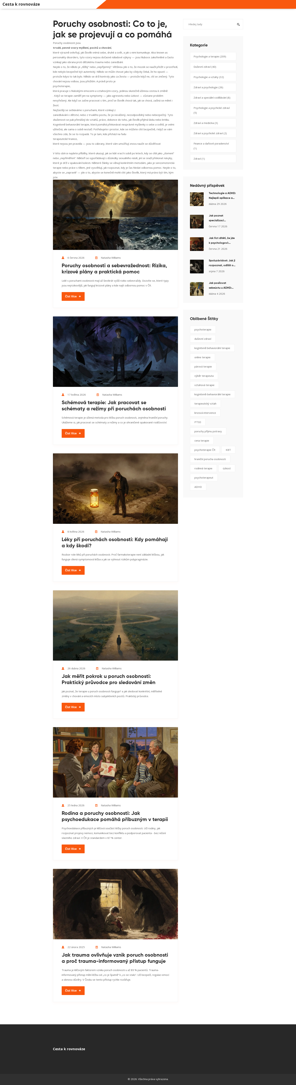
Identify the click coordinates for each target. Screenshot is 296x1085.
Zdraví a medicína (206, 123)
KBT (228, 449)
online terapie (202, 357)
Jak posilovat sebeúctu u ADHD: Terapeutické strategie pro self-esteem (220, 286)
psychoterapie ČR (204, 449)
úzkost (227, 468)
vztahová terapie (204, 385)
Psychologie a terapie (210, 56)
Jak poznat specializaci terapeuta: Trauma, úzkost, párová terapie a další (221, 218)
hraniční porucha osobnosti (210, 459)
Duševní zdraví (205, 66)
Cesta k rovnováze (21, 4)
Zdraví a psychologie (208, 87)
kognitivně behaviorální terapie (212, 348)
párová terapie (203, 366)
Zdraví (199, 158)
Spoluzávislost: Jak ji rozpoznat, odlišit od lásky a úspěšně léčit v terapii (222, 263)
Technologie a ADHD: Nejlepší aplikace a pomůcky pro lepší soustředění (222, 196)
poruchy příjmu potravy (208, 431)
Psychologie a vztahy (209, 77)
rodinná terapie (203, 468)
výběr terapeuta (204, 375)
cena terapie (201, 440)
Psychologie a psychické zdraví (212, 110)
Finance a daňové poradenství (211, 146)
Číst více (71, 296)
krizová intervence (205, 412)
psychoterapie (202, 329)
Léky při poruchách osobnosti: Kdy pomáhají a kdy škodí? (115, 542)
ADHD (198, 487)
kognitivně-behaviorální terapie (212, 394)
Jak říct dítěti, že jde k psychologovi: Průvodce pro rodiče (222, 241)
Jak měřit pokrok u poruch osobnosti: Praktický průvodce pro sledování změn (108, 679)
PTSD (197, 422)
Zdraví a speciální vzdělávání (212, 97)
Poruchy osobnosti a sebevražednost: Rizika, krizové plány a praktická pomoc (114, 269)
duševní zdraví (202, 338)
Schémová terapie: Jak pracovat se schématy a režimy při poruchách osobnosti (114, 406)
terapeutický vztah (205, 403)
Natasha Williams (111, 257)
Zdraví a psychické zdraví (210, 133)
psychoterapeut (203, 477)
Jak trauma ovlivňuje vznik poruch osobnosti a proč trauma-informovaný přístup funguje (115, 958)
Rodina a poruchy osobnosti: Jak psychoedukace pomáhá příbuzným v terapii (115, 816)
